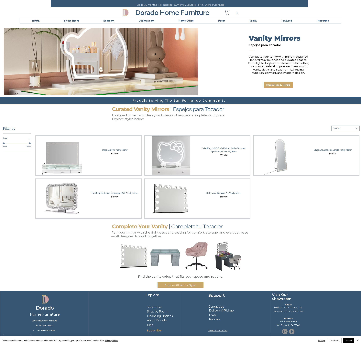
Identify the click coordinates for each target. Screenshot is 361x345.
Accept (349, 340)
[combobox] (345, 128)
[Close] (357, 340)
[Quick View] (62, 155)
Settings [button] (321, 340)
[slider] (3, 143)
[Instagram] (285, 331)
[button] (227, 12)
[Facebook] (291, 331)
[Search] (237, 13)
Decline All (334, 340)
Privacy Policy (111, 340)
